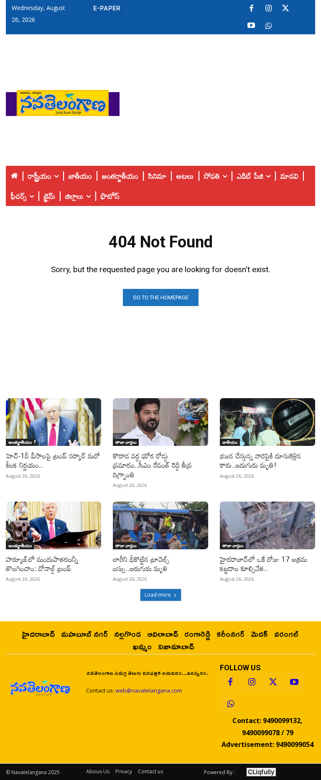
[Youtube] (251, 25)
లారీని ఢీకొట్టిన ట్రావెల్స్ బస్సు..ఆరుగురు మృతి (141, 563)
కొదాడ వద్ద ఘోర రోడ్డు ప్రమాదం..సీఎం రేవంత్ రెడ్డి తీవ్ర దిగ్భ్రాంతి (152, 465)
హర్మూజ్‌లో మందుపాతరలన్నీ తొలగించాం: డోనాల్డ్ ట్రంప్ (42, 563)
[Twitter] (285, 8)
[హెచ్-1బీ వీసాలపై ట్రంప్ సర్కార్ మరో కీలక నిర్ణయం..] (53, 422)
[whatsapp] (268, 25)
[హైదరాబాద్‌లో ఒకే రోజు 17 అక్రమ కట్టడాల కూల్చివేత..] (267, 525)
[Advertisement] (220, 101)
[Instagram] (268, 8)
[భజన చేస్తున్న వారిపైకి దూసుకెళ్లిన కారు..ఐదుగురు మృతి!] (267, 422)
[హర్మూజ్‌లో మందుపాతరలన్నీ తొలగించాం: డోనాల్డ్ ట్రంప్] (53, 525)
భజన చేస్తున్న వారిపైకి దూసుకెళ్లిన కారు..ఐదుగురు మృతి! (260, 460)
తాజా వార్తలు (125, 442)
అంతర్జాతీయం (20, 442)
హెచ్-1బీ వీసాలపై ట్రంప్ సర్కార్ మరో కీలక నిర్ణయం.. (53, 460)
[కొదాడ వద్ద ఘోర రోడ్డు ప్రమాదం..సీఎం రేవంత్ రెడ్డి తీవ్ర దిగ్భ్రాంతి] (160, 422)
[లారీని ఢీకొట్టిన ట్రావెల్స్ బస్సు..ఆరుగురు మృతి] (160, 525)
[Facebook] (251, 8)
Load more (158, 594)
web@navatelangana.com (148, 690)
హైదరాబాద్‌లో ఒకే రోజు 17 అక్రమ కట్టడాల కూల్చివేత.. (263, 563)
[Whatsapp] (230, 703)
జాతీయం (229, 442)
